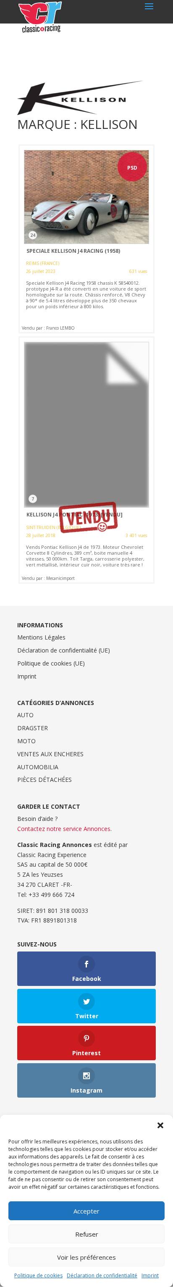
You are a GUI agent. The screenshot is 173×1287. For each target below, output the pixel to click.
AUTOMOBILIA (37, 767)
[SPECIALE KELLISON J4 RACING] (86, 239)
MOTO (26, 741)
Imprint (150, 1275)
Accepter (86, 1211)
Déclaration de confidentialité (102, 1275)
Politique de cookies (38, 1275)
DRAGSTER (32, 728)
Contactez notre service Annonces (63, 829)
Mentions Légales (41, 637)
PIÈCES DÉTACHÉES (44, 780)
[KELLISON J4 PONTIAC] (86, 460)
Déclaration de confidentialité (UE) (63, 650)
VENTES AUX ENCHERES (50, 754)
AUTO (25, 715)
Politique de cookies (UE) (51, 663)
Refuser (86, 1234)
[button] (160, 1125)
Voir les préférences (86, 1257)
